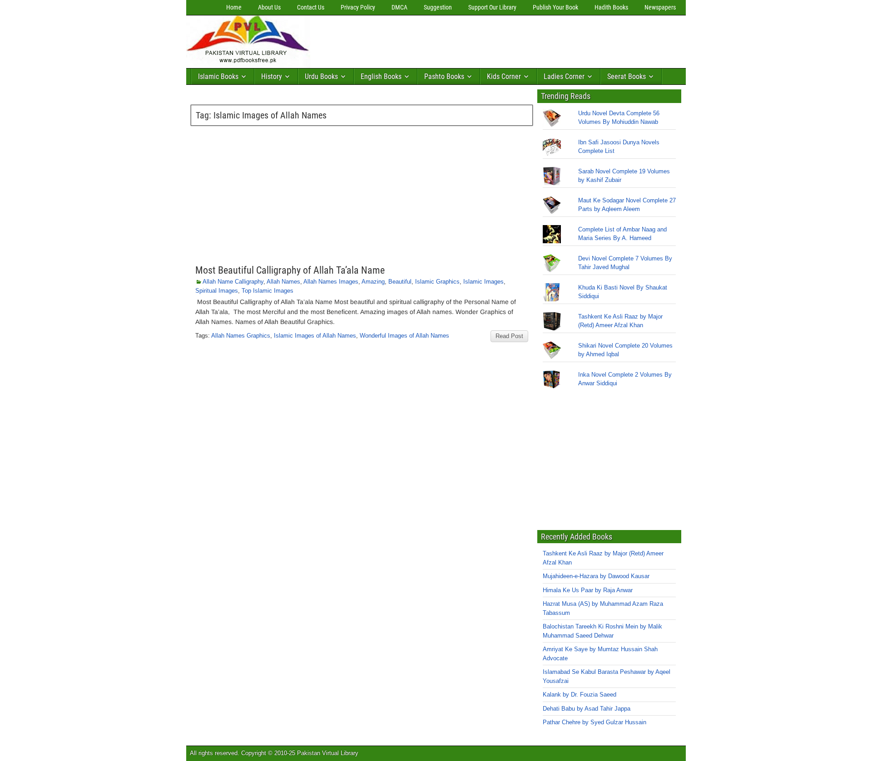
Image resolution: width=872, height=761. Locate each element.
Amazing (373, 281)
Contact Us (310, 7)
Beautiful (399, 281)
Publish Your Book (555, 7)
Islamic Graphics (437, 281)
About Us (269, 7)
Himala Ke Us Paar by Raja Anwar (588, 590)
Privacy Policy (358, 7)
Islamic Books (218, 76)
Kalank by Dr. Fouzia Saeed (579, 694)
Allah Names (283, 281)
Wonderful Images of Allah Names (404, 335)
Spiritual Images (216, 290)
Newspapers (660, 7)
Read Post (509, 336)
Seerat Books (626, 76)
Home (234, 7)
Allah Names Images (330, 281)
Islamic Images (483, 281)
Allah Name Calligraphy (233, 281)
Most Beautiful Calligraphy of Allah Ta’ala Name (290, 270)
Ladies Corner (564, 76)
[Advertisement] (479, 39)
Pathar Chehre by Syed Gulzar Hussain (594, 722)
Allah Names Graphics (240, 335)
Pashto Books (444, 76)
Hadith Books (611, 7)
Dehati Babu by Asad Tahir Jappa (586, 708)
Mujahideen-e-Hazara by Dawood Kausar (596, 576)
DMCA (399, 7)
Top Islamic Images (267, 290)
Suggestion (438, 7)
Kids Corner (504, 76)
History (271, 76)
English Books (381, 76)
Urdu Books (321, 76)
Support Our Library (492, 7)
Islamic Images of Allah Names (315, 335)
